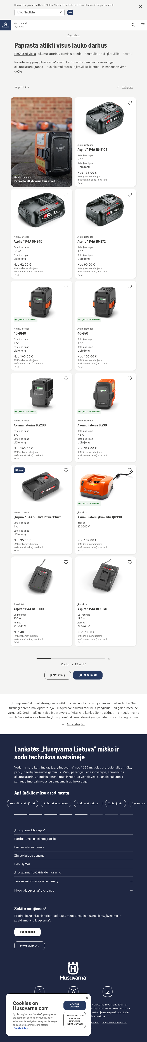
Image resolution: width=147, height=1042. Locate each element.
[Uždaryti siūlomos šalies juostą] (140, 6)
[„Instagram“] (73, 991)
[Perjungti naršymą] (142, 25)
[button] (129, 103)
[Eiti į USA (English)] (70, 12)
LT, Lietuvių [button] (19, 26)
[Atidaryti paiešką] (133, 25)
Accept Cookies (75, 1005)
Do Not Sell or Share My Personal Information (75, 1020)
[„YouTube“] (107, 991)
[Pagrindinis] (5, 25)
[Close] (87, 997)
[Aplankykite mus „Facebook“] (39, 991)
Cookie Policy (21, 1028)
